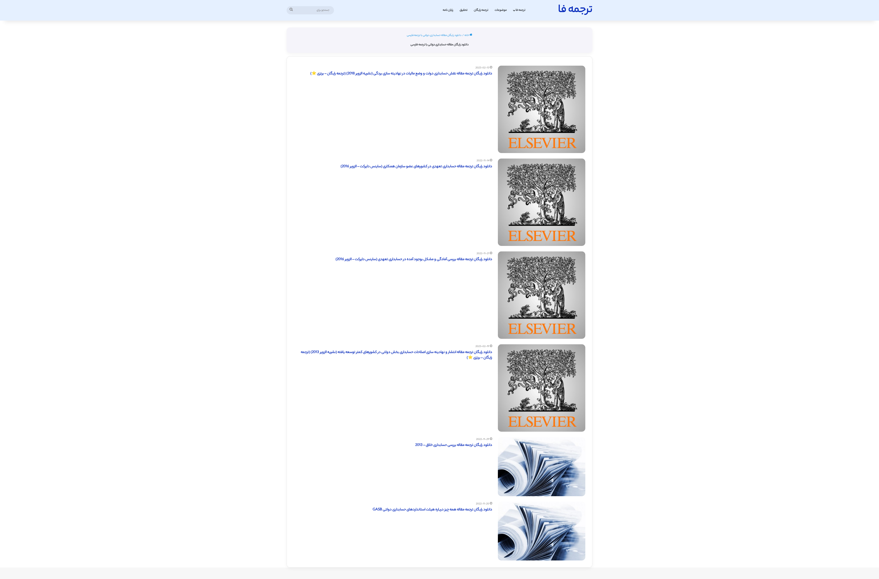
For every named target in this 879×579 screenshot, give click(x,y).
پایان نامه (448, 10)
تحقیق (463, 10)
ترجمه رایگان (481, 10)
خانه (466, 35)
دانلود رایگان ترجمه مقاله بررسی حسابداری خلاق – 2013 (453, 445)
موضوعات (501, 10)
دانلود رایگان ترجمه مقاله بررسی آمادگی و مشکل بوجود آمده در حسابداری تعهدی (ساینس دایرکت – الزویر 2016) (414, 259)
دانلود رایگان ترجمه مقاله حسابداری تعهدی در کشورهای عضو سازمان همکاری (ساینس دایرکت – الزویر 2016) (416, 167)
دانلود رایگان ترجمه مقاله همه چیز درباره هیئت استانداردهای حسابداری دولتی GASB (432, 510)
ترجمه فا (520, 10)
